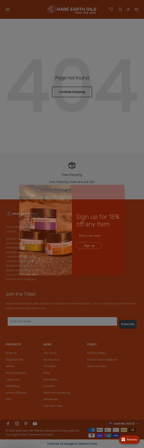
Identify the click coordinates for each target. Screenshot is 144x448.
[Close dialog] (120, 183)
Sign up (89, 239)
